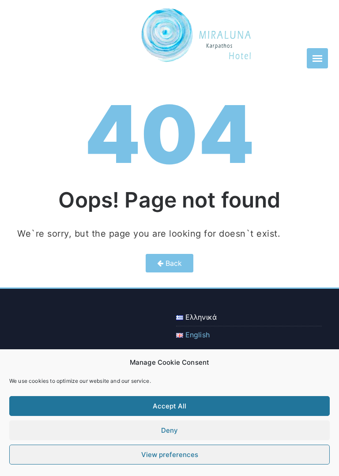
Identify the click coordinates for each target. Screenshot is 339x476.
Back (172, 263)
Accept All (169, 406)
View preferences (169, 454)
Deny (169, 430)
